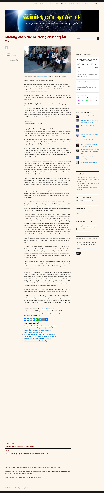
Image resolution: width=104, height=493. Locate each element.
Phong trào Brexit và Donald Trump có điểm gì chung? (40, 326)
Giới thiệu (86, 3)
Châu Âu (12, 55)
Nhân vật (50, 3)
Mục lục (78, 3)
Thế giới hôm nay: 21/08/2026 (34, 123)
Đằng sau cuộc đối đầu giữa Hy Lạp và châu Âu (37, 338)
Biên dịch (41, 3)
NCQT (6, 51)
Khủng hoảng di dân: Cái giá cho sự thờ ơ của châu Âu (40, 336)
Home (35, 3)
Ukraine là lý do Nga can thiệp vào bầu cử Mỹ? (37, 330)
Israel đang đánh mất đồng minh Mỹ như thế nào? (39, 328)
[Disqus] (38, 374)
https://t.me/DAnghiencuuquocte (83, 231)
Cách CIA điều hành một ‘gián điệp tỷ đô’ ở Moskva (39, 334)
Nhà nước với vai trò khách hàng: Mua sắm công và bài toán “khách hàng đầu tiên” (89, 164)
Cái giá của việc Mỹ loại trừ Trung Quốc (86, 81)
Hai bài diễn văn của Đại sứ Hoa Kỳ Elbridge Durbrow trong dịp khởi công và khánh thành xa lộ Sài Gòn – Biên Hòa (88, 179)
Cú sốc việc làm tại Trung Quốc (87, 139)
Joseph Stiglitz (8, 59)
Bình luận (7, 55)
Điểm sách (71, 3)
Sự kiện (57, 3)
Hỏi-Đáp (63, 3)
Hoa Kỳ (12, 56)
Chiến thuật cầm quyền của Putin (34, 332)
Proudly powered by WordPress (22, 488)
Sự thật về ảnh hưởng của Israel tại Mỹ (35, 341)
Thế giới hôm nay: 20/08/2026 (87, 130)
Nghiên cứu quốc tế (9, 488)
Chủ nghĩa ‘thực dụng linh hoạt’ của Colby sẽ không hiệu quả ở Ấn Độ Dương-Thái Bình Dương (87, 87)
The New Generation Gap (43, 76)
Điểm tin (95, 3)
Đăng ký (78, 253)
